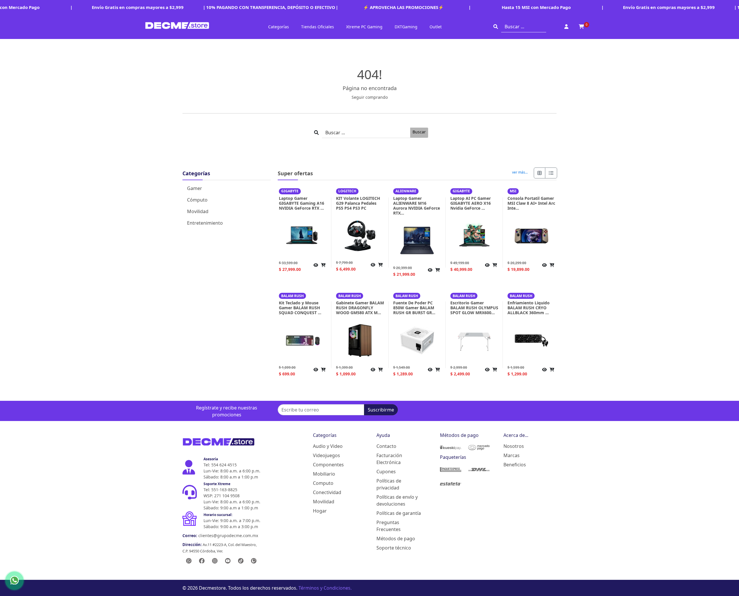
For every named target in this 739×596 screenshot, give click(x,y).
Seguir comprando (370, 97)
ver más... (520, 172)
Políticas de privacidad (388, 484)
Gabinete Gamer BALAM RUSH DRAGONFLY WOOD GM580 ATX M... (360, 307)
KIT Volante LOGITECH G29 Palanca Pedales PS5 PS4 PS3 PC (358, 203)
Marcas (511, 455)
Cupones (386, 471)
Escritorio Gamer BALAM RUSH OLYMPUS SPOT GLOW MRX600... (474, 307)
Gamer (194, 188)
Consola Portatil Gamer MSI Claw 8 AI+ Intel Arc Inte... (531, 203)
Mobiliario (324, 474)
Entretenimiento (205, 223)
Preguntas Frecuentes (388, 525)
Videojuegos (326, 455)
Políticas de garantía (398, 513)
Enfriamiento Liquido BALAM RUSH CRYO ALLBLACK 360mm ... (528, 307)
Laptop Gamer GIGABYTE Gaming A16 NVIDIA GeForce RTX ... (301, 203)
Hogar (320, 511)
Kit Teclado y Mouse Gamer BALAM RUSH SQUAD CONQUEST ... (300, 307)
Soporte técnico (393, 548)
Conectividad (327, 492)
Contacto (386, 446)
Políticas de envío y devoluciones (397, 500)
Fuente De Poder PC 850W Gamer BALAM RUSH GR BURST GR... (414, 307)
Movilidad (197, 211)
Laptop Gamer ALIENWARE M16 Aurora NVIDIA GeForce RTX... (416, 205)
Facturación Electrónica (389, 458)
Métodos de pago (395, 538)
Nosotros (513, 446)
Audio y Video (328, 446)
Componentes (328, 464)
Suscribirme (381, 410)
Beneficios (514, 464)
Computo (323, 483)
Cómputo (197, 200)
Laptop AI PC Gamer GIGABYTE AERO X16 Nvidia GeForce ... (470, 203)
